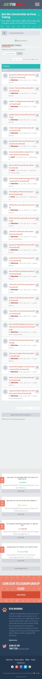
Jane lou (24, 529)
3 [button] (21, 408)
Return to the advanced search (14, 49)
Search (20, 53)
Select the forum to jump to (20, 415)
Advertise (9, 660)
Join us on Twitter (19, 647)
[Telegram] (12, 666)
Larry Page (24, 552)
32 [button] (35, 408)
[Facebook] (21, 666)
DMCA (27, 660)
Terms (33, 660)
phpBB (12, 673)
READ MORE (21, 491)
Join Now (21, 594)
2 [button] (18, 408)
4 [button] (24, 408)
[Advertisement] (21, 446)
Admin (24, 482)
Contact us (21, 663)
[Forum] (4, 33)
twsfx (13, 157)
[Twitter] (25, 666)
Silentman (14, 80)
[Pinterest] (16, 666)
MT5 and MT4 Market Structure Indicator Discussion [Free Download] (22, 326)
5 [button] (27, 408)
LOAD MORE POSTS (21, 568)
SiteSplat (23, 505)
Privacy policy (19, 660)
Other (35, 146)
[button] (38, 408)
